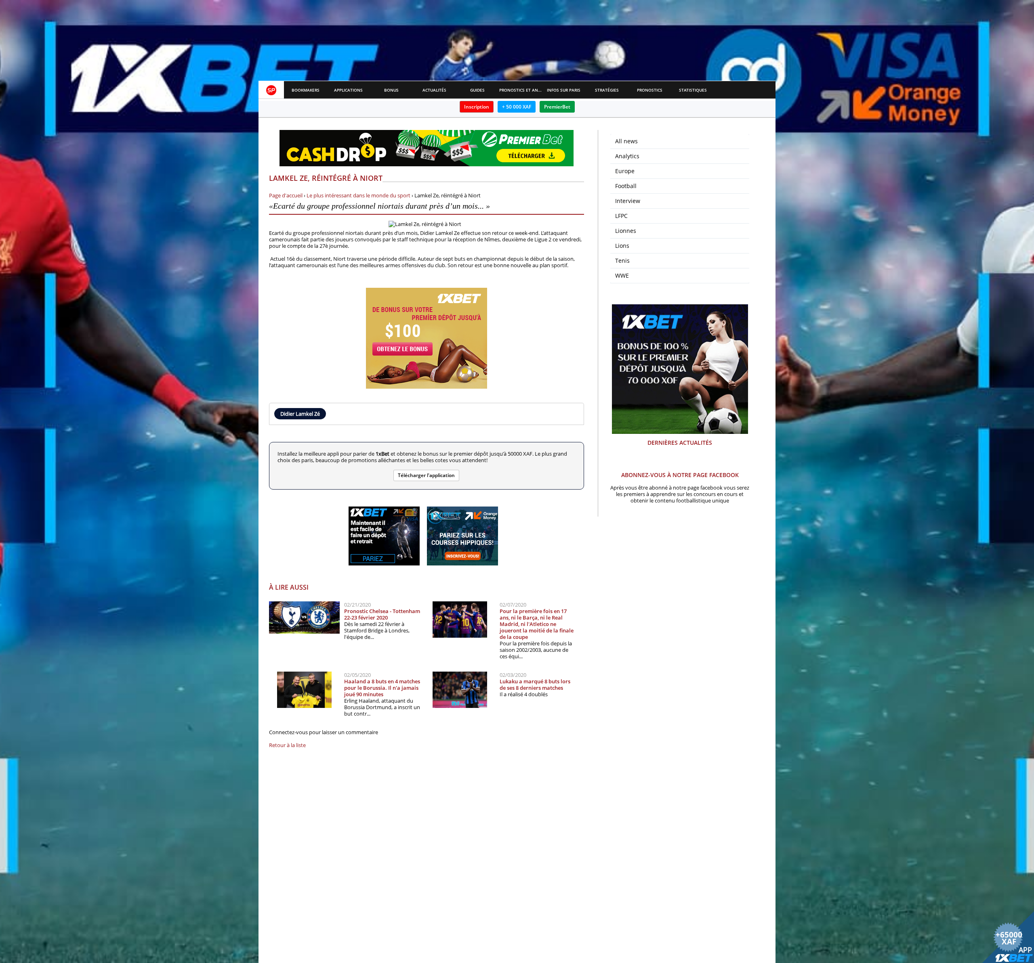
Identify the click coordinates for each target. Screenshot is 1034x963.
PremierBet (557, 106)
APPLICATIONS (348, 90)
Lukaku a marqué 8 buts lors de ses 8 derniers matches (535, 684)
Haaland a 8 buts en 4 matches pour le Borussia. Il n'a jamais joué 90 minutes (382, 688)
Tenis (622, 260)
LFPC (621, 216)
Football (626, 186)
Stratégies (607, 90)
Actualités (434, 90)
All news (626, 141)
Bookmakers (305, 90)
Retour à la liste (287, 745)
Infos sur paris (563, 90)
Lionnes (625, 230)
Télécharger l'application (426, 475)
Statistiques (693, 90)
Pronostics (649, 90)
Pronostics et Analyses (520, 90)
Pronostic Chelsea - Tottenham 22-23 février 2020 (382, 614)
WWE (622, 275)
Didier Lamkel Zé (300, 413)
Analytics (627, 156)
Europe (625, 171)
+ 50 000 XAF (516, 106)
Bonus (391, 90)
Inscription (476, 106)
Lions (622, 245)
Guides (477, 90)
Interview (627, 201)
